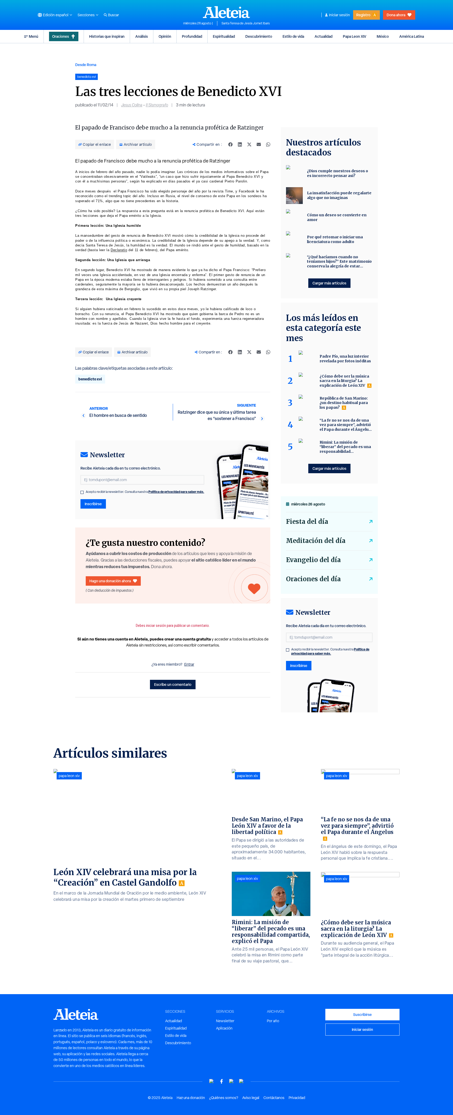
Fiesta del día (307, 522)
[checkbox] (82, 492)
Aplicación (224, 1028)
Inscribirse (93, 503)
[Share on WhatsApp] (268, 144)
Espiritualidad (224, 36)
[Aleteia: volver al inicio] (226, 12)
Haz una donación (191, 1097)
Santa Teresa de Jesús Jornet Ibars (246, 23)
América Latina (411, 36)
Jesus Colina (131, 105)
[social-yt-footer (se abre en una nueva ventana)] (211, 1081)
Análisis (141, 36)
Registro (363, 14)
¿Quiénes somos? (223, 1097)
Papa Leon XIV (354, 36)
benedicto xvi (90, 378)
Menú (33, 36)
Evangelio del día (313, 560)
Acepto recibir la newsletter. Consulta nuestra (145, 492)
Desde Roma (85, 64)
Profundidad (192, 36)
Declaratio (119, 250)
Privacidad (297, 1097)
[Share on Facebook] (230, 144)
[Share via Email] (259, 144)
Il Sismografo (157, 105)
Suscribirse (362, 1014)
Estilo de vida (293, 36)
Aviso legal (250, 1097)
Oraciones (60, 36)
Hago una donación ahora (110, 580)
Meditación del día (316, 541)
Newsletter (225, 1021)
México (383, 36)
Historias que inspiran (107, 36)
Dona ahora (396, 14)
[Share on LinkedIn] (240, 144)
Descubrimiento (258, 36)
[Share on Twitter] (249, 144)
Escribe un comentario (172, 684)
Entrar (189, 664)
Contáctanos (273, 1097)
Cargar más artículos (329, 283)
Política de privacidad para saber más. (176, 491)
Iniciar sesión (339, 15)
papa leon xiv (69, 775)
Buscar (113, 15)
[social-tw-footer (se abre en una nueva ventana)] (231, 1081)
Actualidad (323, 36)
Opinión (165, 36)
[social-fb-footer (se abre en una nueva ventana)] (221, 1081)
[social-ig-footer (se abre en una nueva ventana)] (241, 1081)
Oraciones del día (313, 579)
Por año (273, 1021)
